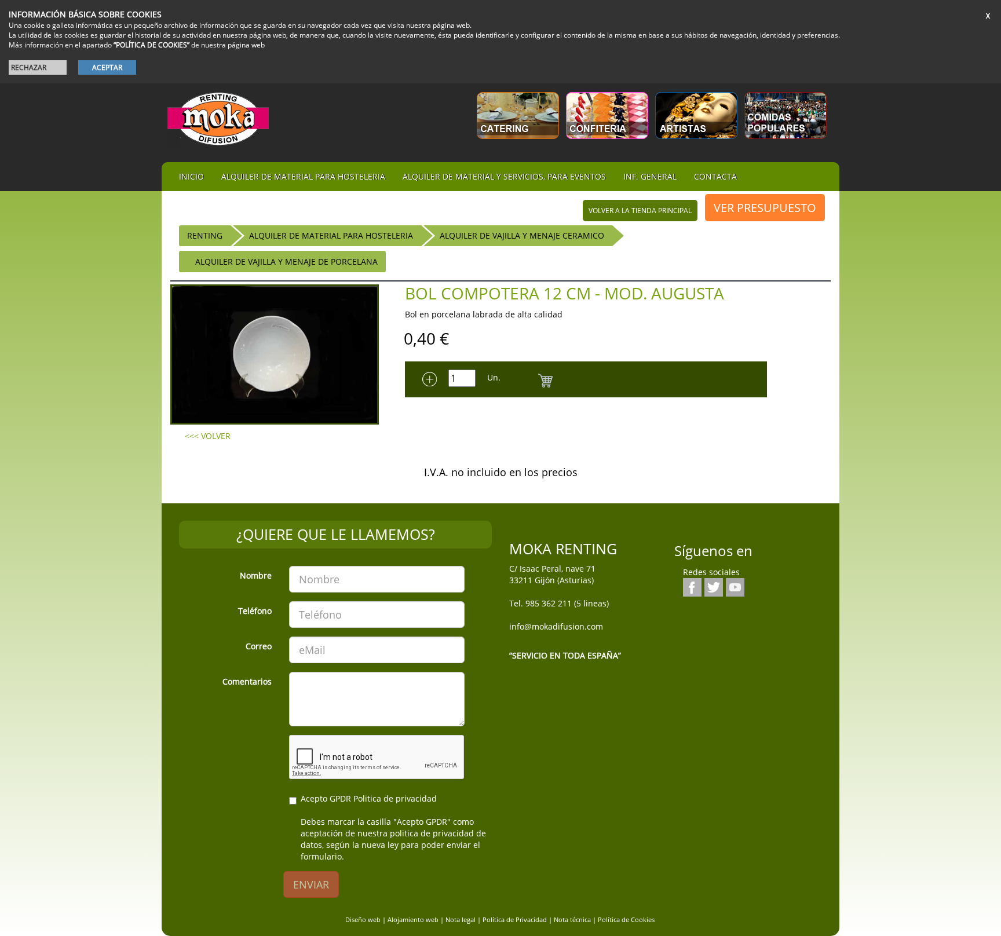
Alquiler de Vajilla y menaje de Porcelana (286, 261)
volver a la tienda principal (640, 210)
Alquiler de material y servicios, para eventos (504, 176)
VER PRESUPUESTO (765, 207)
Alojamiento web (413, 919)
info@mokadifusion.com (556, 626)
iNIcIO (191, 176)
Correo (259, 646)
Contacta (715, 176)
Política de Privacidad (515, 919)
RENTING (204, 235)
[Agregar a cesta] (545, 379)
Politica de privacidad (395, 798)
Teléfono (255, 610)
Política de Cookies (626, 919)
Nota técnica (572, 919)
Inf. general (650, 176)
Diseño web (363, 919)
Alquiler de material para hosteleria (303, 176)
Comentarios (247, 681)
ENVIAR (311, 884)
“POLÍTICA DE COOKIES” (151, 45)
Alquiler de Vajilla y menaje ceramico (522, 235)
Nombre (256, 575)
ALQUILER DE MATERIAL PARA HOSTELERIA (331, 235)
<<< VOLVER (208, 435)
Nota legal (460, 919)
